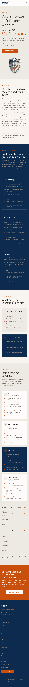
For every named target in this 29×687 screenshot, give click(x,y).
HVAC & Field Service (6, 650)
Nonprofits (3, 658)
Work (2, 628)
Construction (4, 655)
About (2, 633)
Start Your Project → (8, 671)
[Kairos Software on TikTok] (11, 681)
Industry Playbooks (5, 636)
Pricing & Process (5, 622)
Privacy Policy (16, 681)
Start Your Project (9, 50)
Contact (3, 642)
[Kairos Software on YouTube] (8, 681)
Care (2, 631)
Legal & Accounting (5, 653)
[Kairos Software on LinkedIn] (5, 681)
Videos (2, 639)
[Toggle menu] (26, 3)
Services (3, 625)
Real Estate (3, 661)
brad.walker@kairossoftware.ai (10, 612)
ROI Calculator (4, 667)
